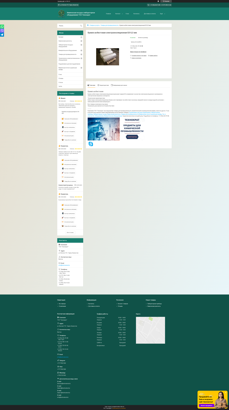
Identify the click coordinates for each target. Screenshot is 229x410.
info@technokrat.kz (64, 265)
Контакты (136, 13)
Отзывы (61, 78)
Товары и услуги (94, 25)
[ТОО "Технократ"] (61, 13)
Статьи (61, 82)
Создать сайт (61, 1)
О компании (62, 306)
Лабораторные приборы (154, 303)
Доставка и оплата (150, 13)
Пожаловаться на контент (119, 408)
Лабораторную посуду (100, 114)
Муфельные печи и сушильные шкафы (150, 114)
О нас (127, 13)
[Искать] (81, 26)
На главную (62, 303)
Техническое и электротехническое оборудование (69, 59)
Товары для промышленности (109, 25)
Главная (108, 13)
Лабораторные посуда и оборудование (66, 45)
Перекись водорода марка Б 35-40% (70, 112)
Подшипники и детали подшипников (139, 112)
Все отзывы (70, 232)
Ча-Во (60, 86)
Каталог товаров (123, 303)
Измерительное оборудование (113, 116)
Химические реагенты (113, 114)
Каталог (117, 13)
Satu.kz (122, 406)
